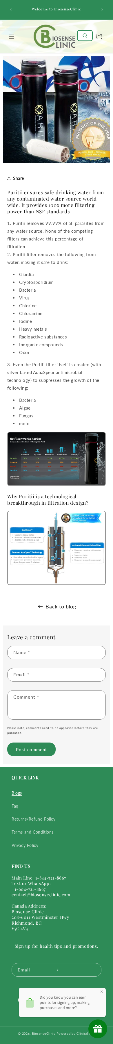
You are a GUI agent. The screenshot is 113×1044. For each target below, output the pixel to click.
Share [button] (18, 178)
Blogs (17, 793)
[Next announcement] (102, 9)
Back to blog (60, 606)
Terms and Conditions (33, 832)
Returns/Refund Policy (34, 819)
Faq (15, 806)
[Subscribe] (56, 970)
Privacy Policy (25, 845)
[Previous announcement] (10, 9)
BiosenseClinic (43, 1033)
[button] (11, 36)
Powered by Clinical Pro (76, 1033)
